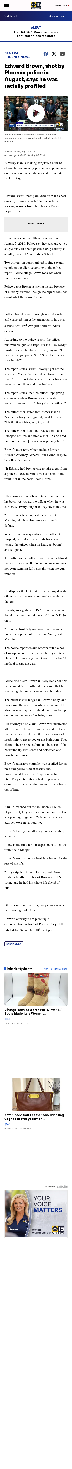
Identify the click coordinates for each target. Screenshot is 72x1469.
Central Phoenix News (17, 55)
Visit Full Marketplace (55, 969)
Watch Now (61, 6)
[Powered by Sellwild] (62, 1186)
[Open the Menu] (6, 5)
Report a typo (13, 944)
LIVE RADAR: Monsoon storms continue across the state (36, 34)
